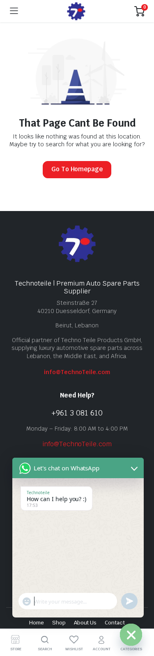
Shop (59, 622)
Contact (115, 622)
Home (36, 622)
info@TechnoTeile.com (77, 372)
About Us (85, 622)
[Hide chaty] (131, 635)
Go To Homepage (77, 169)
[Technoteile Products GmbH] (76, 11)
